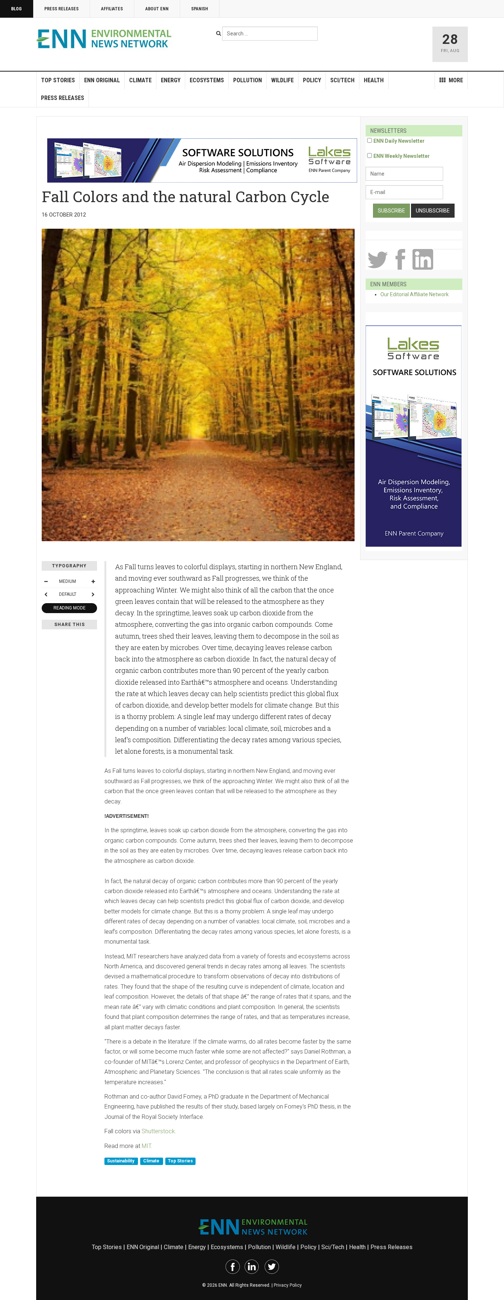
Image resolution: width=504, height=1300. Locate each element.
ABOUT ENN (157, 8)
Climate (140, 80)
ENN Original (102, 80)
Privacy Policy (288, 1285)
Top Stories (58, 80)
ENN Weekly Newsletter (401, 156)
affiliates (112, 8)
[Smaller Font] (46, 581)
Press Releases (61, 8)
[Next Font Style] (93, 594)
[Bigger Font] (93, 581)
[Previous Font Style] (46, 594)
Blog (16, 8)
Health (374, 80)
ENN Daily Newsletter (399, 141)
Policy (312, 80)
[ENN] (105, 39)
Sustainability (121, 1161)
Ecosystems (207, 80)
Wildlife (282, 80)
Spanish (199, 8)
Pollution (247, 80)
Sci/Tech (342, 80)
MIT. (147, 1145)
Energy (170, 80)
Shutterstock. (159, 1131)
